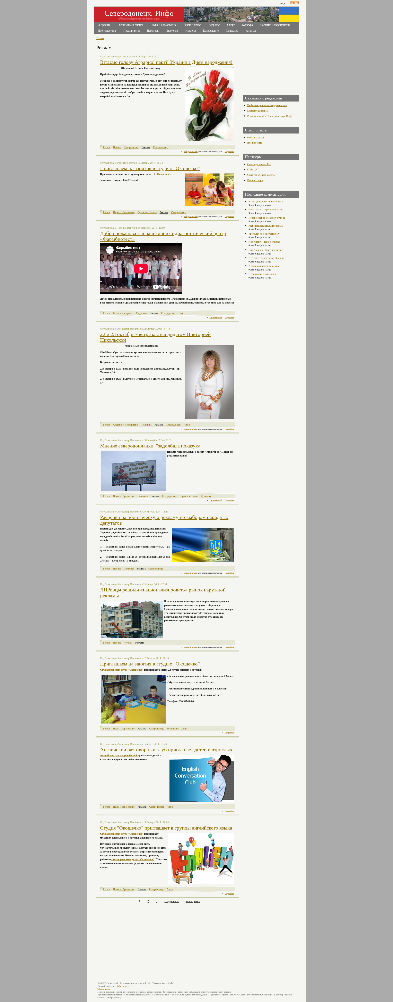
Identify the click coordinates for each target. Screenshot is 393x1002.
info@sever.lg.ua (124, 986)
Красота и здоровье (123, 313)
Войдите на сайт (191, 151)
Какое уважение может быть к (265, 201)
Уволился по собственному (264, 233)
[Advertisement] (132, 935)
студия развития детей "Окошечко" (132, 859)
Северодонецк (160, 147)
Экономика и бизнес (130, 24)
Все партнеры (255, 180)
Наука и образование (163, 24)
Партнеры (153, 30)
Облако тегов (103, 988)
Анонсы (251, 30)
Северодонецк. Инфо (139, 13)
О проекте (104, 24)
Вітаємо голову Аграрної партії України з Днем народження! (166, 62)
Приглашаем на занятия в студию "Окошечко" (150, 168)
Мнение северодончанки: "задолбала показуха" (151, 446)
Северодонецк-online (259, 164)
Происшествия (107, 30)
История (190, 30)
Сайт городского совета (261, 175)
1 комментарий (215, 500)
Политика (146, 424)
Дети (184, 728)
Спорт (231, 24)
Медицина (141, 313)
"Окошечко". (163, 174)
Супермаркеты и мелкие (262, 274)
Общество (232, 30)
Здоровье (214, 24)
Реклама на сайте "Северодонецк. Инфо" (270, 116)
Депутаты (206, 496)
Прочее (117, 147)
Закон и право (192, 24)
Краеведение (211, 30)
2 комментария (215, 317)
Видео (182, 313)
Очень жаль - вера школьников (265, 209)
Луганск (128, 642)
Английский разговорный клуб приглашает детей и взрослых (166, 749)
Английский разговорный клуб (118, 755)
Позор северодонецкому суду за (266, 217)
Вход (282, 3)
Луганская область (147, 212)
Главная (100, 38)
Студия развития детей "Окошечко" (121, 669)
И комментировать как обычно (266, 258)
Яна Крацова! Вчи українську (265, 250)
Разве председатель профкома (265, 225)
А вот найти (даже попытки (264, 241)
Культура (247, 24)
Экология (172, 30)
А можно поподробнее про (264, 266)
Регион (106, 147)
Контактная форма (258, 110)
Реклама (146, 147)
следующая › (172, 901)
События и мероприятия (275, 24)
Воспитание (172, 728)
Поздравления (131, 147)
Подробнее (229, 151)
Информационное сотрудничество (267, 105)
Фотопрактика (255, 137)
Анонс (187, 424)
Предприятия (131, 30)
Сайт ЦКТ (253, 169)
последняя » (193, 901)
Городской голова (189, 496)
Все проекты (254, 142)
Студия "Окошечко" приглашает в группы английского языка (166, 828)
